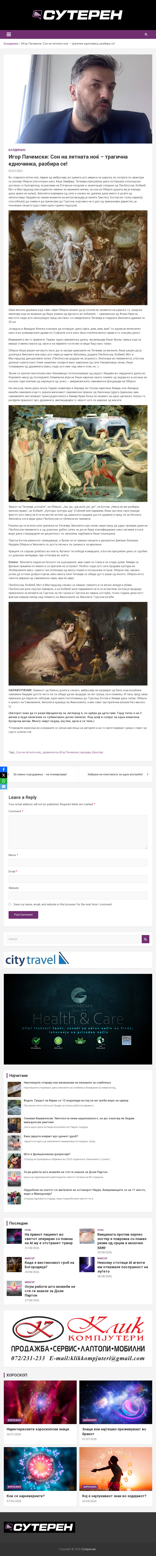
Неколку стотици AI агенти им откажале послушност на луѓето (122, 1267)
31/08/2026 (32, 1248)
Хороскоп (14, 1420)
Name (13, 855)
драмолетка (50, 752)
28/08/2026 (104, 1276)
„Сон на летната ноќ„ (29, 752)
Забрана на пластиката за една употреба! (115, 774)
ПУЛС (28, 1230)
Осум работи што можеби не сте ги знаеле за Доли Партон (50, 1290)
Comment (16, 811)
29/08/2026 (32, 1272)
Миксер (30, 1258)
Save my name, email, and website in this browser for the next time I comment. (63, 904)
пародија (85, 752)
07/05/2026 (14, 1501)
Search (145, 939)
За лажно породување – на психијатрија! (40, 774)
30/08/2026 (104, 1252)
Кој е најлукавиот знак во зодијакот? (114, 1496)
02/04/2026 (89, 1501)
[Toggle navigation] (9, 34)
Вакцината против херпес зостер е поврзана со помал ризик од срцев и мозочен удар (121, 1241)
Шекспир (97, 752)
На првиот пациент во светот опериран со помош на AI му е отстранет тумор (49, 1238)
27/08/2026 (32, 1300)
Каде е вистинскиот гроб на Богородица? (49, 1264)
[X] (3, 775)
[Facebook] (3, 769)
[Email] (3, 786)
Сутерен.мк (88, 1549)
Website (14, 888)
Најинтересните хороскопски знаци (38, 1429)
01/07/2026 (89, 1439)
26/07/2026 (14, 1434)
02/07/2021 (16, 170)
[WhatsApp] (3, 781)
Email (13, 871)
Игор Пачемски (68, 752)
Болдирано (17, 150)
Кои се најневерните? (26, 1496)
